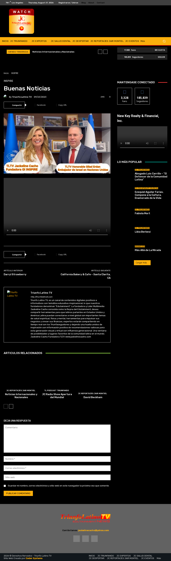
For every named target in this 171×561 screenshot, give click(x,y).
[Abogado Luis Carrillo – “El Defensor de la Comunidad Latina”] (124, 174)
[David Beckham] (93, 380)
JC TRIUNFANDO (142, 170)
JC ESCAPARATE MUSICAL (146, 188)
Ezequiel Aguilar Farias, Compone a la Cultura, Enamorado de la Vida (149, 194)
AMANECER (140, 246)
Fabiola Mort (142, 213)
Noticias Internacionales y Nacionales (53, 51)
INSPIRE (14, 73)
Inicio (6, 73)
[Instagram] (162, 3)
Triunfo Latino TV (22, 97)
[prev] (100, 52)
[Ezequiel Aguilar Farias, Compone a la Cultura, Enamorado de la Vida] (124, 193)
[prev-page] (6, 406)
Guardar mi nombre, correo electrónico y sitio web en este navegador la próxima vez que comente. (58, 485)
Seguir (161, 57)
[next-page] (11, 406)
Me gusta (160, 50)
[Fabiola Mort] (124, 211)
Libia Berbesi (143, 231)
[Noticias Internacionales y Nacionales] (21, 380)
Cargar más (141, 262)
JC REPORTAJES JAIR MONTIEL (21, 390)
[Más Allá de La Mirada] (124, 248)
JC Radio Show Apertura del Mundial (57, 396)
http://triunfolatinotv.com (41, 297)
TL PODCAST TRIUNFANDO (56, 390)
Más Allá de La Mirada (148, 250)
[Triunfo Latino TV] (6, 97)
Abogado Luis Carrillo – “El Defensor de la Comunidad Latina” (151, 176)
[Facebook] (158, 3)
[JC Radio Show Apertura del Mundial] (57, 380)
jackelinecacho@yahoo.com (93, 530)
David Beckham (92, 397)
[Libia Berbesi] (124, 230)
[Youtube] (166, 3)
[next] (105, 52)
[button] (164, 41)
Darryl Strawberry (15, 274)
